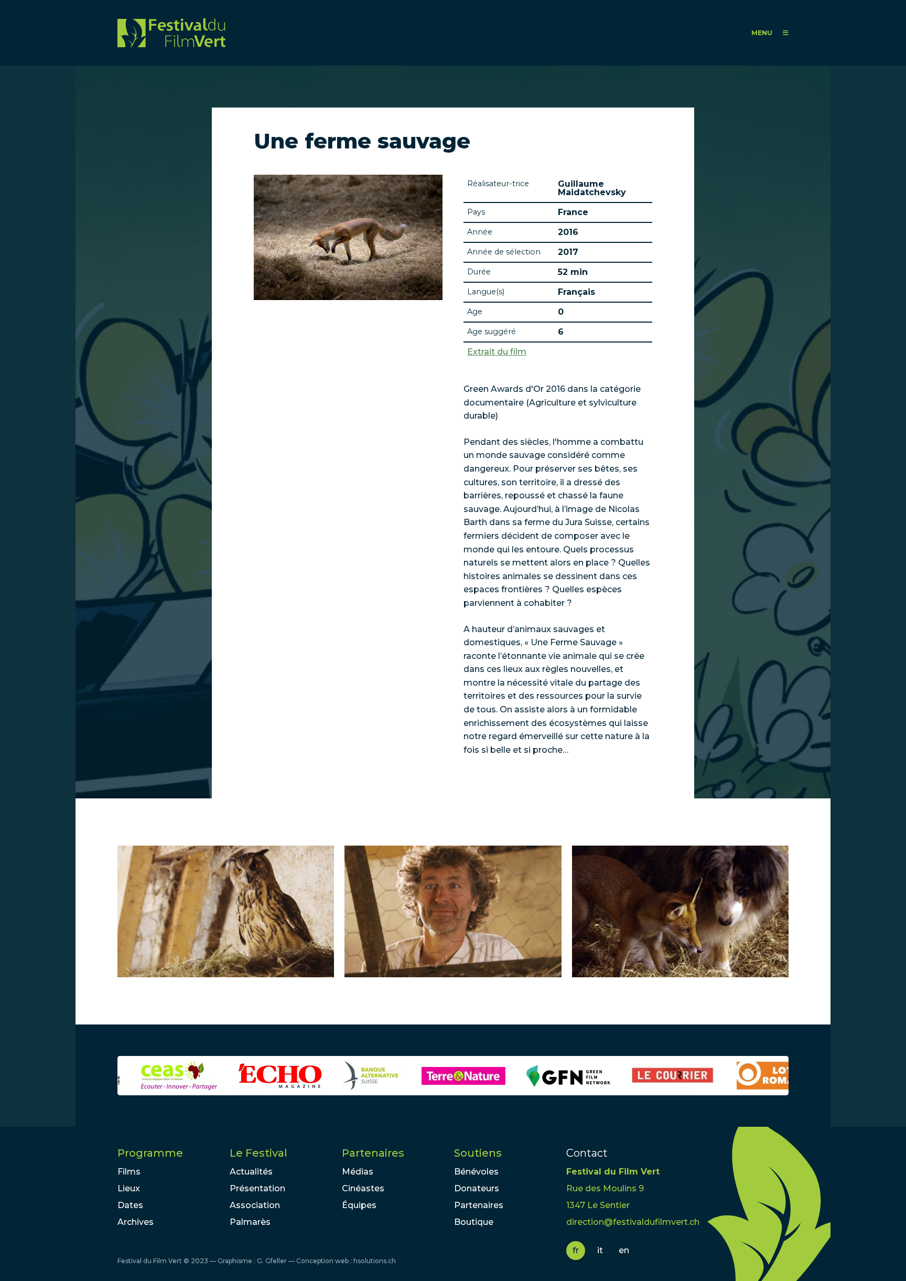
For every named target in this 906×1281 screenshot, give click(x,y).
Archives (135, 1222)
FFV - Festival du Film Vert (171, 33)
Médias (357, 1172)
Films (129, 1172)
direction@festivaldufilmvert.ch (632, 1222)
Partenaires (373, 1153)
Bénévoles (476, 1172)
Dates (130, 1205)
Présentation (257, 1188)
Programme (150, 1153)
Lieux (128, 1188)
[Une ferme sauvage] (225, 911)
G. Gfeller (272, 1261)
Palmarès (250, 1222)
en (624, 1250)
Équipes (359, 1205)
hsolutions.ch (374, 1261)
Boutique (473, 1222)
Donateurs (476, 1188)
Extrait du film (496, 352)
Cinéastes (363, 1188)
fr (576, 1250)
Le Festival (258, 1153)
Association (255, 1205)
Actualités (251, 1172)
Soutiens (478, 1153)
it (600, 1250)
